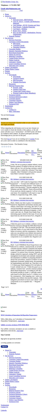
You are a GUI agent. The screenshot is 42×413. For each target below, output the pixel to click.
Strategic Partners (14, 36)
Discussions (21, 152)
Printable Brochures (19, 82)
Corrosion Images (14, 98)
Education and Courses (16, 65)
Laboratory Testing (15, 62)
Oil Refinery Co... (34, 152)
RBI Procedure (18, 80)
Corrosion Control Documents (18, 42)
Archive (7, 73)
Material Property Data (16, 86)
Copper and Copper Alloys (21, 91)
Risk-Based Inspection (16, 53)
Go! (21, 10)
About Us (8, 16)
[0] (2, 146)
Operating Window (19, 47)
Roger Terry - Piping (19, 31)
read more (21, 321)
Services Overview (15, 40)
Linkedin (4, 410)
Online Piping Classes (12, 69)
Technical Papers (18, 78)
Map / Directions (14, 111)
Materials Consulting (15, 56)
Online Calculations (11, 67)
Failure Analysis (14, 60)
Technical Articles (14, 95)
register (32, 139)
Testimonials (9, 106)
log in (9, 139)
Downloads (12, 75)
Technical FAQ (14, 104)
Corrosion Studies (14, 49)
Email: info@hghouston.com (10, 8)
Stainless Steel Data (19, 89)
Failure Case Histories (16, 102)
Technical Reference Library (18, 97)
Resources (12, 84)
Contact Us (8, 108)
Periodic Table (17, 87)
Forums (7, 71)
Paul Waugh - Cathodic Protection (24, 27)
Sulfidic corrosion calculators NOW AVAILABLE (15, 325)
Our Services (9, 38)
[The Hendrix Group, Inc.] (10, 2)
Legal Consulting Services (17, 64)
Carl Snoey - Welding (20, 29)
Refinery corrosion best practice (21, 162)
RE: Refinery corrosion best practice (22, 179)
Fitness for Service (15, 54)
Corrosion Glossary (15, 100)
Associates (12, 18)
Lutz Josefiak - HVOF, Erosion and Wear (26, 25)
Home (7, 14)
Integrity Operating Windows (18, 51)
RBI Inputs (16, 43)
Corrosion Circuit (18, 45)
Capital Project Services (16, 58)
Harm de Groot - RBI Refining (23, 20)
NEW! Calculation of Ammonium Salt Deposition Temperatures (19, 315)
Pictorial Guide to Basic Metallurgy (24, 93)
